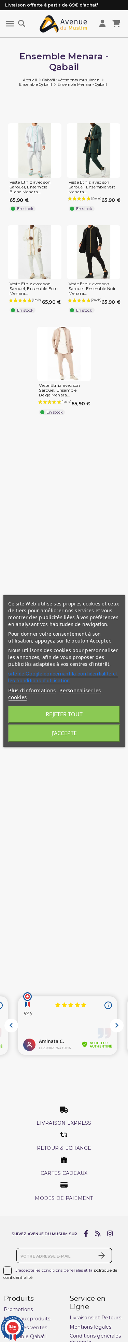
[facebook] (86, 1234)
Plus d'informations (32, 690)
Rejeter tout (64, 714)
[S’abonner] (102, 1255)
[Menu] (10, 24)
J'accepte (64, 733)
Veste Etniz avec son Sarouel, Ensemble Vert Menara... (92, 187)
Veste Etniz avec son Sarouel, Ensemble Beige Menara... (59, 390)
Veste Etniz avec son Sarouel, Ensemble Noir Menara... (92, 288)
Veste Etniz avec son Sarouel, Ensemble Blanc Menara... (30, 187)
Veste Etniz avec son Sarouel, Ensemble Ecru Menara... (34, 288)
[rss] (97, 1234)
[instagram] (110, 1234)
